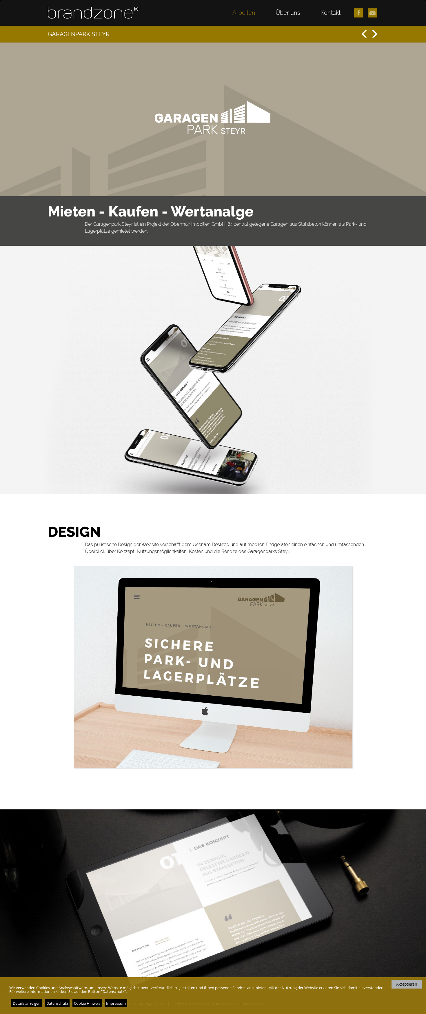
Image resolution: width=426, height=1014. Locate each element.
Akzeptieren (406, 984)
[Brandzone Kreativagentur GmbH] (94, 13)
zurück (364, 34)
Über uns (288, 12)
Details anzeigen (27, 1003)
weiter (373, 34)
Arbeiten (243, 12)
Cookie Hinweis (87, 1003)
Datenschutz (57, 1003)
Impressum (116, 1003)
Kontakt (331, 12)
